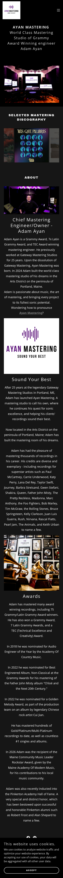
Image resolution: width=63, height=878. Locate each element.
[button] (58, 10)
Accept (31, 870)
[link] (11, 10)
